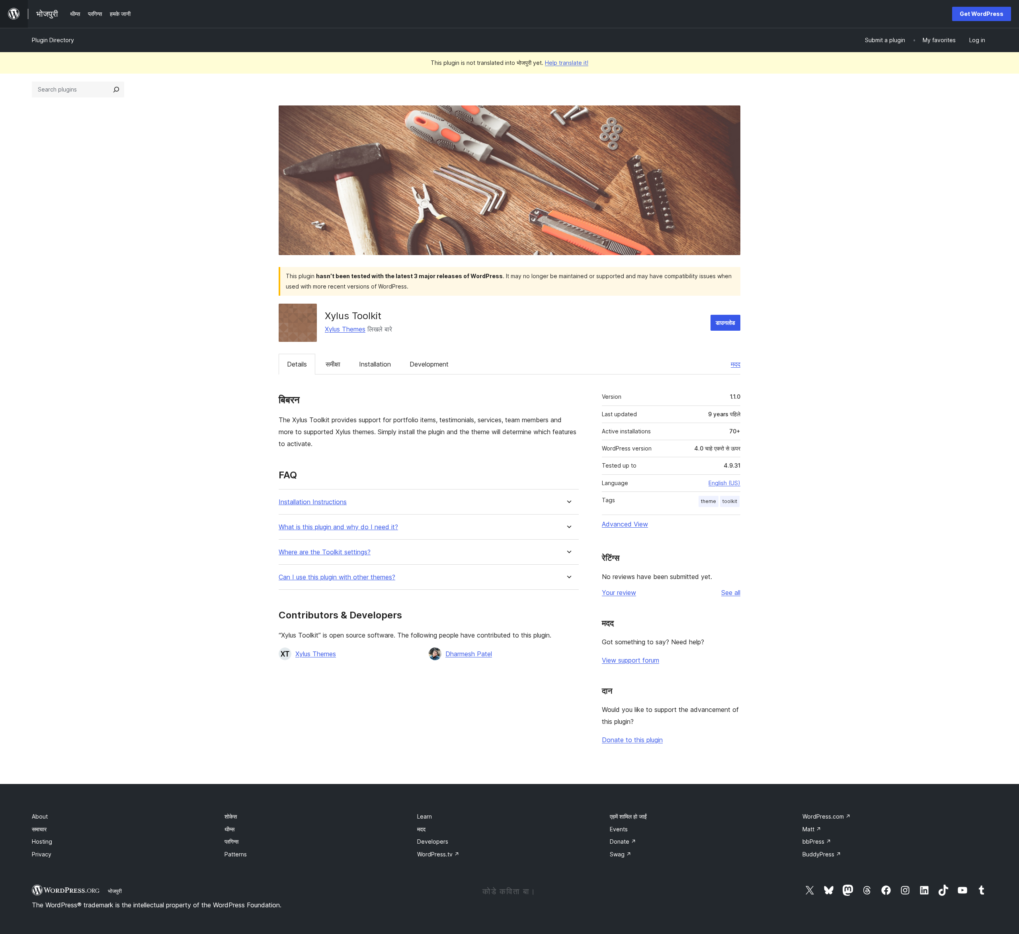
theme (708, 501)
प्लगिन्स (231, 841)
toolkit (729, 501)
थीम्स (229, 829)
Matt (811, 829)
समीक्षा (333, 364)
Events (619, 829)
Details (297, 364)
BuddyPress (821, 854)
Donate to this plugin (632, 740)
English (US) (724, 483)
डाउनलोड (725, 322)
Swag (620, 854)
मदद (735, 364)
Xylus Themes (345, 329)
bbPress (816, 841)
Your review (619, 593)
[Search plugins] (116, 89)
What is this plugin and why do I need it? (338, 527)
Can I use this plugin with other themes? (337, 577)
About (40, 816)
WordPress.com (826, 816)
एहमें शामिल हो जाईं (628, 816)
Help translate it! (566, 62)
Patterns (235, 854)
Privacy (41, 854)
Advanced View (625, 524)
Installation (375, 364)
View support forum (630, 660)
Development (429, 364)
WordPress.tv (438, 854)
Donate (623, 841)
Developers (432, 841)
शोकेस (230, 816)
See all (730, 593)
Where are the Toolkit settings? (325, 552)
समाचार (39, 829)
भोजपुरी (115, 891)
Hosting (42, 841)
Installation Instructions (313, 502)
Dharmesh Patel (468, 654)
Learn (424, 816)
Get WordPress (981, 13)
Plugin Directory (53, 40)
